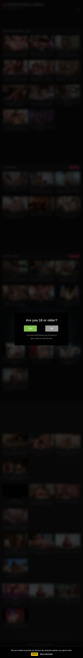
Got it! (34, 654)
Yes (30, 328)
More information (46, 654)
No (51, 328)
